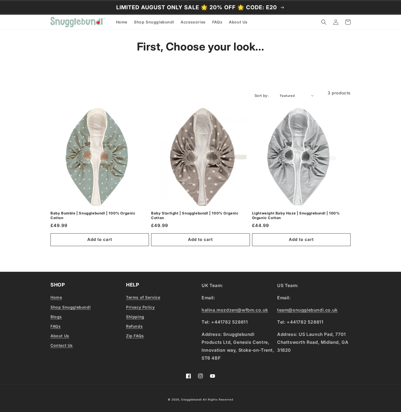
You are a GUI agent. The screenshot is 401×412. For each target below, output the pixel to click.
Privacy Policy (140, 307)
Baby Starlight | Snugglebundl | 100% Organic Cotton (194, 215)
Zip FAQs (135, 335)
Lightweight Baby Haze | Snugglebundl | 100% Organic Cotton (296, 215)
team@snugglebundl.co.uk (307, 310)
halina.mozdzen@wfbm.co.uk (235, 310)
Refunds (134, 326)
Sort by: (262, 95)
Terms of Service (143, 297)
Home (56, 297)
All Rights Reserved (218, 399)
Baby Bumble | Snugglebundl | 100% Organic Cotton (93, 215)
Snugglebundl (192, 399)
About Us (59, 335)
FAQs (55, 326)
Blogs (56, 316)
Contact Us (61, 345)
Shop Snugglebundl (70, 307)
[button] (324, 22)
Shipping (135, 316)
